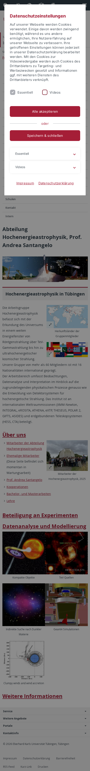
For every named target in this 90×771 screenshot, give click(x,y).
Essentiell (25, 92)
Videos (55, 92)
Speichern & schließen (45, 136)
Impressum (25, 183)
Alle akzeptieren (45, 111)
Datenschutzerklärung (56, 183)
